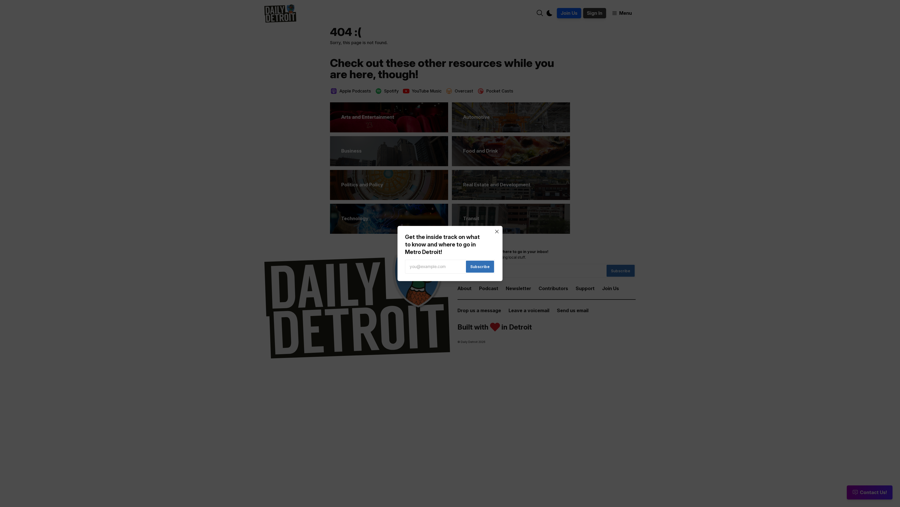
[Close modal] (497, 231)
